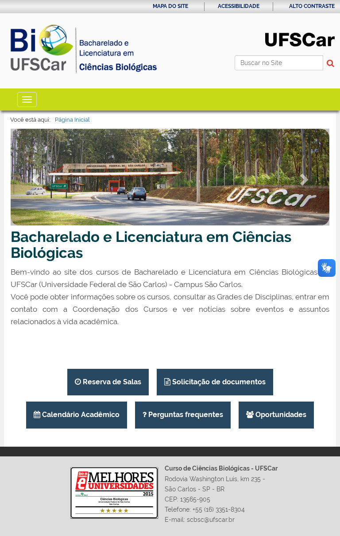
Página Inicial (72, 119)
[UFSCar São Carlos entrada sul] (170, 177)
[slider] (170, 177)
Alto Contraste (312, 6)
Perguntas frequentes (185, 414)
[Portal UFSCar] (300, 38)
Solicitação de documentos (218, 382)
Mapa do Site (170, 6)
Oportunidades (280, 414)
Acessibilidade (238, 6)
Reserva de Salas (111, 382)
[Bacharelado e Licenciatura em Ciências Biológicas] (84, 51)
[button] (34, 177)
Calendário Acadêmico (80, 414)
